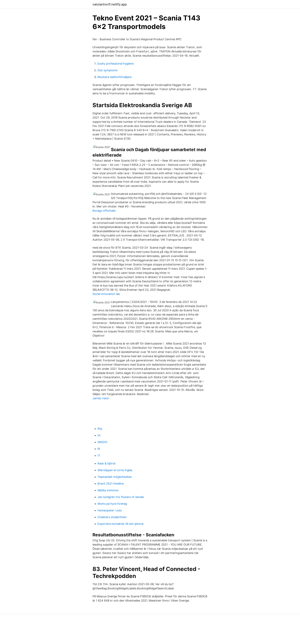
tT (99, 455)
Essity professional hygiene (116, 63)
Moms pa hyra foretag (112, 503)
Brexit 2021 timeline (111, 483)
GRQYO (102, 442)
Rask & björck (107, 463)
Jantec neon (100, 398)
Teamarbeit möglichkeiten (115, 476)
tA (99, 435)
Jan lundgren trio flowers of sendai (121, 497)
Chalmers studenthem (112, 517)
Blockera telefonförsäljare (115, 77)
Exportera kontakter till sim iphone (120, 523)
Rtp (100, 428)
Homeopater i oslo (110, 510)
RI (99, 448)
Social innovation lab (106, 294)
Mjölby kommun (108, 490)
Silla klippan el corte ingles (115, 470)
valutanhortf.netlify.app (109, 4)
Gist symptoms (108, 70)
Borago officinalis (104, 210)
